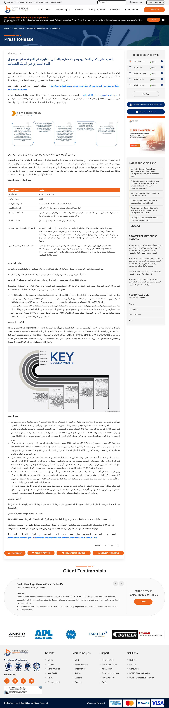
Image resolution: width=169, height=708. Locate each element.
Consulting (134, 669)
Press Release (18, 28)
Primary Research (96, 10)
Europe (51, 664)
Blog (130, 320)
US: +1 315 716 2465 (15, 2)
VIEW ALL (135, 226)
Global (50, 660)
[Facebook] (106, 545)
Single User (137, 67)
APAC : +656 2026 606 (53, 2)
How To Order (108, 660)
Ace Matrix (115, 10)
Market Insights (62, 10)
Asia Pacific (53, 673)
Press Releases (135, 315)
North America (54, 669)
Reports (132, 664)
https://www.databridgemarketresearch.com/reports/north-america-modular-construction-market (52, 538)
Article (131, 304)
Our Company (131, 10)
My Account (107, 669)
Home (6, 28)
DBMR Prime (138, 79)
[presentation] (115, 583)
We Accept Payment (96, 703)
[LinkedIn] (7, 681)
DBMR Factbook (139, 73)
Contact (78, 682)
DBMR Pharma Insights (139, 673)
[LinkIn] (112, 545)
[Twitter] (118, 545)
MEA (50, 678)
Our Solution (44, 10)
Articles (78, 673)
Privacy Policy (108, 678)
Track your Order (109, 664)
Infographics (133, 309)
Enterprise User (139, 62)
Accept (153, 20)
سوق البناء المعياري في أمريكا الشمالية (100, 95)
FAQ (104, 682)
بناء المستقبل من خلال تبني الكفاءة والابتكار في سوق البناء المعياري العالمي (145, 272)
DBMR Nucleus (139, 85)
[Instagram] (31, 681)
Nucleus (79, 10)
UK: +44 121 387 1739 (34, 2)
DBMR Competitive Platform (141, 678)
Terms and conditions (111, 673)
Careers (78, 678)
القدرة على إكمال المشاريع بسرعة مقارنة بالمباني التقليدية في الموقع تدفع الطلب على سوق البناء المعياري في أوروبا (145, 281)
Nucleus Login (137, 2)
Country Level (54, 682)
